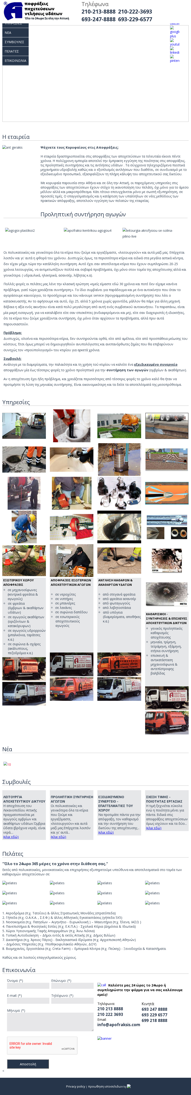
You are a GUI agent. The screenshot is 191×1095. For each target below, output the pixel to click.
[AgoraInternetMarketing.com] (129, 1086)
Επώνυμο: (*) (61, 980)
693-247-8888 (99, 19)
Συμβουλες (14, 42)
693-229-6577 (135, 19)
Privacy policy (75, 1086)
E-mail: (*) (14, 995)
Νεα (8, 32)
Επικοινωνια (15, 60)
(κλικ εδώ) (11, 837)
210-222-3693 (135, 11)
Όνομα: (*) (15, 980)
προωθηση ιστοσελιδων (105, 1086)
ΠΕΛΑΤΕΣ (12, 51)
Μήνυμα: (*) (16, 1010)
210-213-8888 (99, 11)
